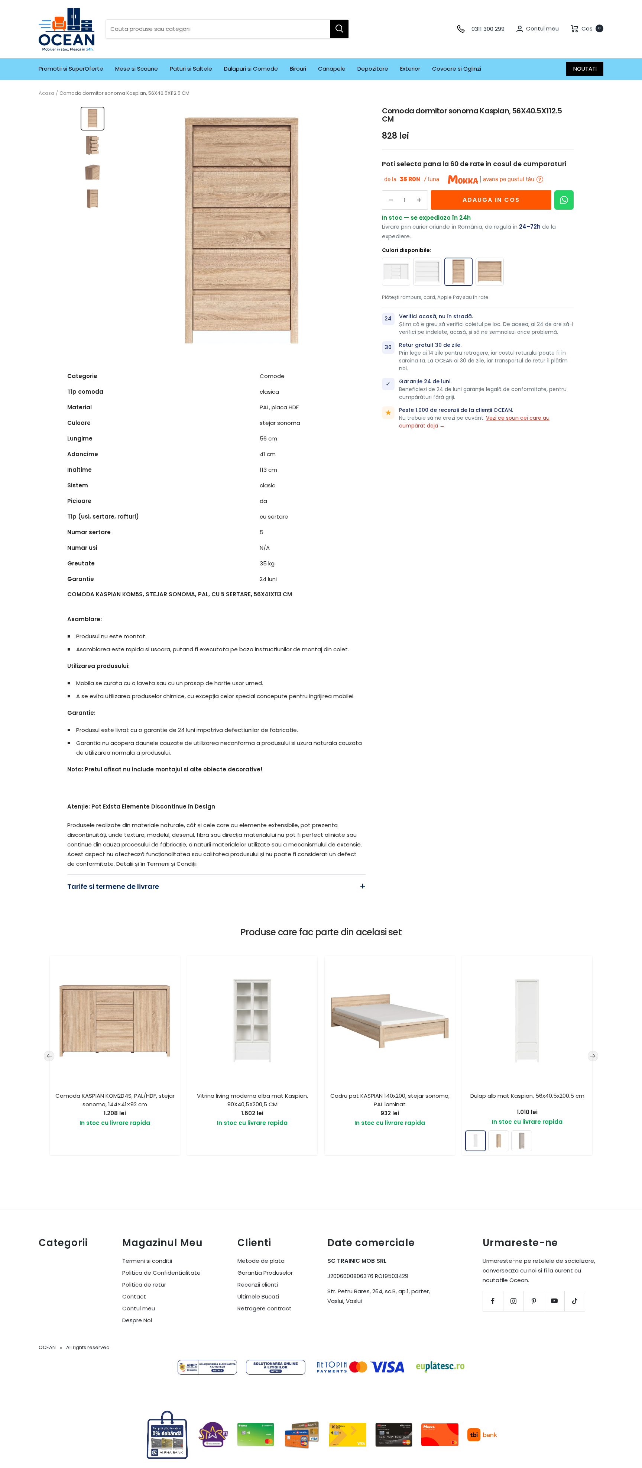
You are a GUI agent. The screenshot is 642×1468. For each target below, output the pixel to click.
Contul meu (138, 1308)
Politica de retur (144, 1284)
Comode (272, 376)
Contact (134, 1296)
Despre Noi (137, 1320)
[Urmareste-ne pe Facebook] (493, 1301)
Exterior (410, 68)
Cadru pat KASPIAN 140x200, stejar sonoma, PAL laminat (390, 1100)
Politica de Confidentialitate (161, 1273)
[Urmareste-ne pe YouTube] (554, 1301)
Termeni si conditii (147, 1261)
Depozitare (372, 68)
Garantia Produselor (265, 1273)
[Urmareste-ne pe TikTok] (574, 1301)
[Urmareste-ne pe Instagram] (513, 1301)
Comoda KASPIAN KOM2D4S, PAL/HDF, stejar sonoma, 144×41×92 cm (115, 1100)
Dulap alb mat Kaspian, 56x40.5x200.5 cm (527, 1096)
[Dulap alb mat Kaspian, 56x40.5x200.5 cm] (475, 1140)
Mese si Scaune (136, 68)
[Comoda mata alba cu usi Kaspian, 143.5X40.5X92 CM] (396, 272)
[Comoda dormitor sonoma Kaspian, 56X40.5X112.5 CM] (458, 272)
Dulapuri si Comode (251, 68)
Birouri (298, 68)
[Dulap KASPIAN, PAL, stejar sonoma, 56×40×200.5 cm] (498, 1140)
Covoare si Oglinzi (456, 68)
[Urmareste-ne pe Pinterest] (533, 1301)
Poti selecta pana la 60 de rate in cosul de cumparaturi (474, 163)
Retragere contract (264, 1308)
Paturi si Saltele (191, 68)
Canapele (332, 68)
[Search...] (339, 29)
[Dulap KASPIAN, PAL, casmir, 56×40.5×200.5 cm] (521, 1140)
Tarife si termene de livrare (113, 886)
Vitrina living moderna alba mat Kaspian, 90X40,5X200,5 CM (252, 1100)
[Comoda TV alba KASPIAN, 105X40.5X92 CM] (427, 272)
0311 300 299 (488, 29)
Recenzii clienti (257, 1284)
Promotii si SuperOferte (71, 68)
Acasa (46, 93)
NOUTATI (585, 68)
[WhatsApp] (564, 200)
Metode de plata (261, 1261)
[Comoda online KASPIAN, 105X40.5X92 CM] (490, 272)
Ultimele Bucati (258, 1296)
